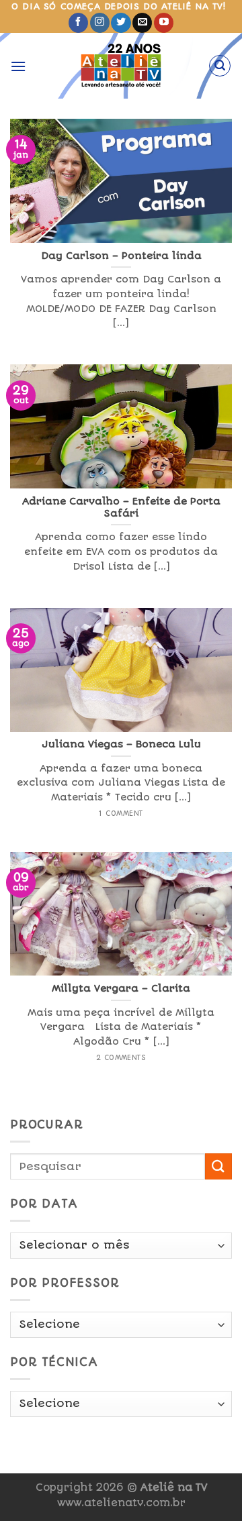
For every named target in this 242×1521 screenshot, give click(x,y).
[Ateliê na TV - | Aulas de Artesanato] (121, 66)
